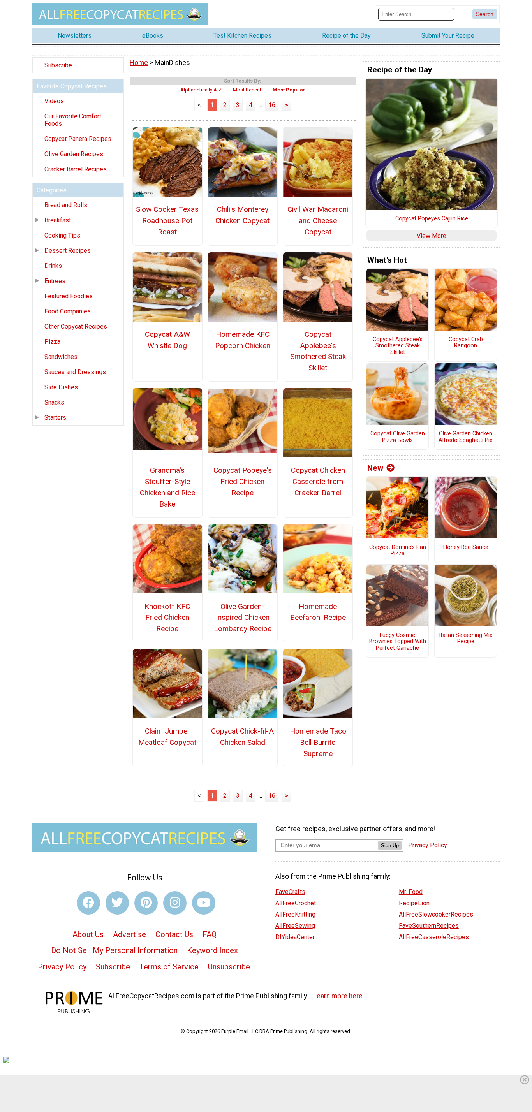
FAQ (210, 934)
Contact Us (174, 934)
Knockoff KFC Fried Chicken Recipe (167, 617)
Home (139, 63)
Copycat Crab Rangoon (466, 342)
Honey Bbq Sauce (465, 547)
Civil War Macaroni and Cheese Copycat (317, 220)
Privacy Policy (62, 966)
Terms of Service (169, 966)
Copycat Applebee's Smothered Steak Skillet (318, 351)
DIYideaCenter (295, 937)
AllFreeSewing (295, 925)
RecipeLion (414, 903)
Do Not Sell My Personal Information (114, 950)
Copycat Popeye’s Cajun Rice (431, 219)
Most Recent (247, 90)
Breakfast (57, 220)
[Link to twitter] (117, 903)
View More (431, 235)
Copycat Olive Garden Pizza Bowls (397, 437)
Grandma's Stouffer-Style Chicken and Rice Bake (167, 487)
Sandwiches (61, 357)
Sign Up (390, 845)
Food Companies (67, 311)
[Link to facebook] (88, 903)
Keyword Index (212, 950)
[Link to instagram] (175, 903)
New (375, 468)
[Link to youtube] (203, 903)
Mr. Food (411, 892)
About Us (88, 934)
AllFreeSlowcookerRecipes (436, 914)
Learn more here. (338, 996)
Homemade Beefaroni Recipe (318, 612)
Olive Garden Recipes (73, 154)
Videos (54, 101)
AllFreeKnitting (295, 914)
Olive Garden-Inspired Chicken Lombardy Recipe (242, 617)
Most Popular (289, 90)
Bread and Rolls (65, 205)
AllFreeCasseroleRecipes (434, 937)
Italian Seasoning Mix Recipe (465, 638)
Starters (55, 417)
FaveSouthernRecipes (429, 925)
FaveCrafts (290, 892)
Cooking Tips (62, 235)
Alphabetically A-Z (201, 90)
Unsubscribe (229, 966)
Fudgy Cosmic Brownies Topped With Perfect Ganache (397, 641)
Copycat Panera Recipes (77, 139)
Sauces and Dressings (75, 372)
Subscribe (58, 65)
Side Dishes (61, 387)
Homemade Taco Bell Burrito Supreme (318, 742)
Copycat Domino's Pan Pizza (397, 550)
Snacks (54, 402)
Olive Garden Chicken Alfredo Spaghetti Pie (466, 437)
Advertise (129, 934)
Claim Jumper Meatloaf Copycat (167, 737)
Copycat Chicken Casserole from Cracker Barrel (318, 481)
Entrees (54, 281)
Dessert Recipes (67, 250)
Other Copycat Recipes (75, 326)
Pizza (52, 341)
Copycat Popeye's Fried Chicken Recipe (242, 481)
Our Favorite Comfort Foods (72, 120)
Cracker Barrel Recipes (75, 169)
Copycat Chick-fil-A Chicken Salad (242, 737)
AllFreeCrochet (295, 903)
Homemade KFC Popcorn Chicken (242, 340)
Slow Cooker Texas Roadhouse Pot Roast (167, 220)
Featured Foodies (68, 296)
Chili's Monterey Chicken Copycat (242, 215)
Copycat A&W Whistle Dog (167, 340)
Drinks (53, 265)
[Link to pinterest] (146, 903)
